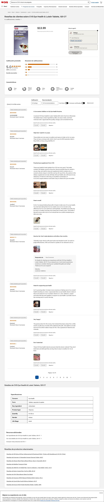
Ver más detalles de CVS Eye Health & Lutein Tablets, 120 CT (23, 438)
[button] (66, 103)
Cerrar (101, 492)
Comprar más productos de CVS (15, 441)
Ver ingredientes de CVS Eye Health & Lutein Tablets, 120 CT (23, 435)
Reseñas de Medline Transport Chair (17, 464)
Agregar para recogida (75, 53)
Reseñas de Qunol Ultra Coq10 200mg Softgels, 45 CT (22, 481)
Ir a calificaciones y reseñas (12, 19)
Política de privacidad (45, 500)
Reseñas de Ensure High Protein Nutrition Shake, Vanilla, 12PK (24, 484)
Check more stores (76, 40)
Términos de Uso (55, 500)
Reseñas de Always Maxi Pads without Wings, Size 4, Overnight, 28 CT (26, 461)
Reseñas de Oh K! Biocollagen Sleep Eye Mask (20, 474)
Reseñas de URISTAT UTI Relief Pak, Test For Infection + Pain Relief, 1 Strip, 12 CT (29, 467)
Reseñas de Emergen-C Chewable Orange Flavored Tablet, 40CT (25, 457)
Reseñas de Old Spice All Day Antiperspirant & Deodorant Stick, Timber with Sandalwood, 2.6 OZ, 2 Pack (36, 454)
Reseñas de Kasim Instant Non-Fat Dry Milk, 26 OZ (21, 471)
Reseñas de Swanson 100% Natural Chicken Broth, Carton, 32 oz (25, 478)
